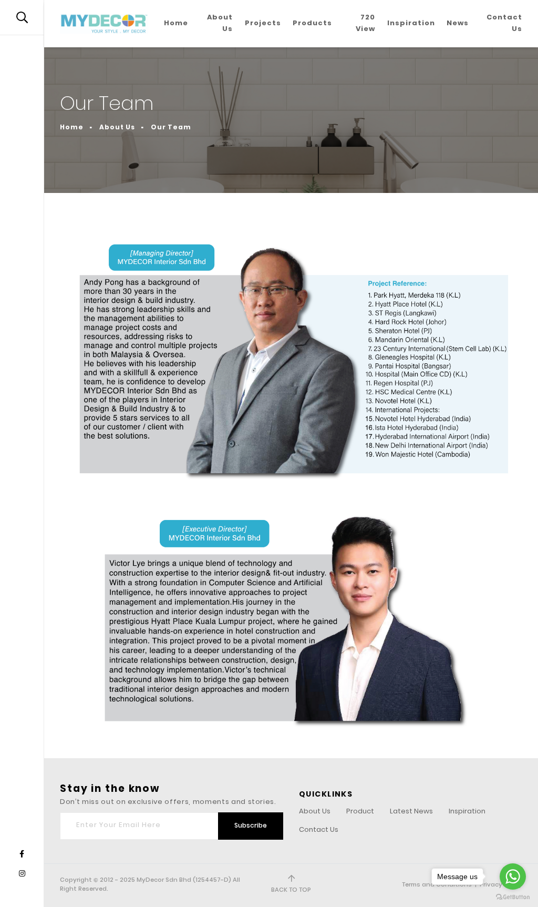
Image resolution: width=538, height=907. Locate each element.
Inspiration (411, 23)
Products (312, 23)
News (458, 23)
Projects (263, 23)
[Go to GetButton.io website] (513, 896)
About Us (220, 24)
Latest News (411, 812)
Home (176, 23)
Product (360, 812)
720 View (365, 24)
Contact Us (504, 24)
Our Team (171, 128)
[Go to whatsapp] (513, 876)
